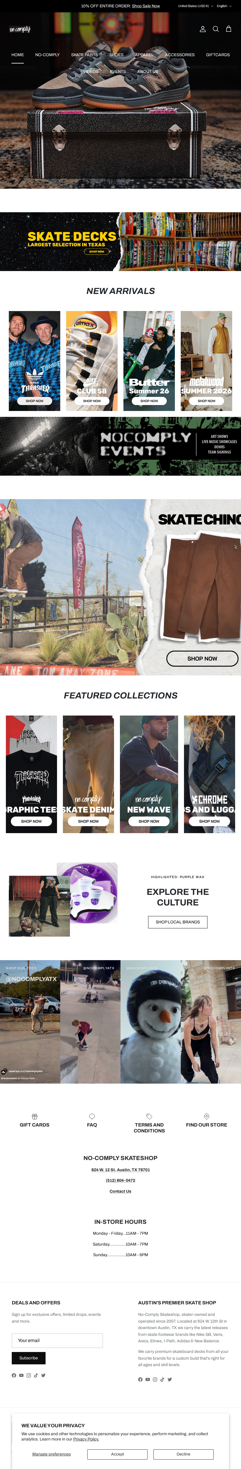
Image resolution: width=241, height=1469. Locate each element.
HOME (17, 55)
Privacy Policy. (86, 1439)
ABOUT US (147, 71)
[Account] (201, 29)
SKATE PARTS (84, 55)
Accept (117, 1454)
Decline (183, 1454)
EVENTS (118, 71)
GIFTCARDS (218, 55)
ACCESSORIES (180, 55)
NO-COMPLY (47, 55)
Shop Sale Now (146, 6)
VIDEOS (90, 71)
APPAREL (144, 55)
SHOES (116, 55)
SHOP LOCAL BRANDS (178, 922)
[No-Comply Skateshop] (20, 29)
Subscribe (28, 1358)
